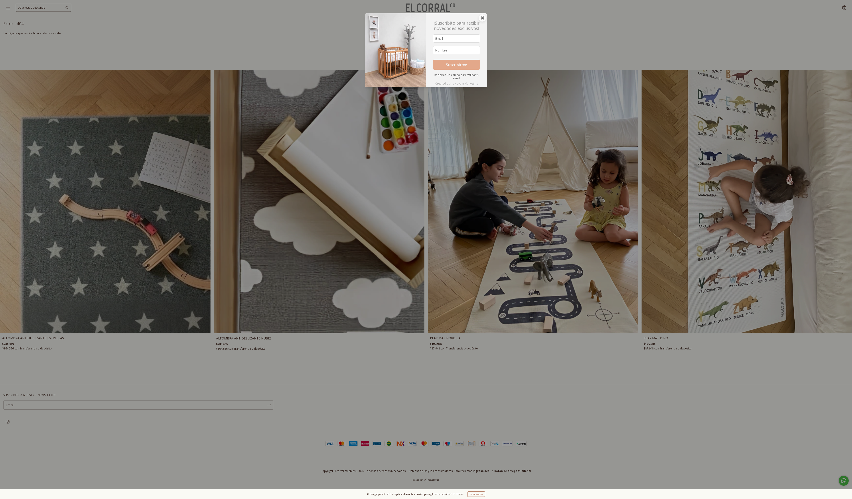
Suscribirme (456, 64)
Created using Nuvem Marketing (456, 83)
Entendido (476, 494)
